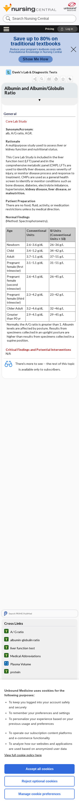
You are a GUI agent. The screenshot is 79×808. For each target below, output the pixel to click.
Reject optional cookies (39, 781)
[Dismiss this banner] (73, 49)
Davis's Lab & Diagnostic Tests (34, 72)
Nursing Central (29, 8)
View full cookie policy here (23, 755)
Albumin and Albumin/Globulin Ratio (34, 90)
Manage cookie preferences (39, 794)
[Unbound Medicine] (70, 6)
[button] (67, 29)
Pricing (49, 29)
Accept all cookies (40, 769)
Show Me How (35, 59)
